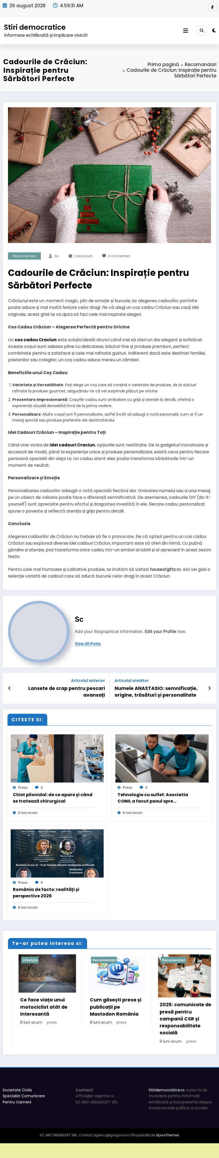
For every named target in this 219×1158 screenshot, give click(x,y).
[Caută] (202, 30)
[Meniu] (185, 30)
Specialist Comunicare (24, 1096)
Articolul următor (131, 680)
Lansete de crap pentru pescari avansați (66, 691)
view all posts (88, 643)
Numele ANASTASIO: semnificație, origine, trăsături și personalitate (156, 691)
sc (57, 256)
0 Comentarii (119, 256)
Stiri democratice (35, 27)
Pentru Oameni (17, 1102)
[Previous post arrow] (9, 688)
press (23, 787)
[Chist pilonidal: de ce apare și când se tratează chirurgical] (57, 758)
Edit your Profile (160, 631)
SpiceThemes (167, 1135)
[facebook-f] (212, 7)
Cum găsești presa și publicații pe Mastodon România (65, 1007)
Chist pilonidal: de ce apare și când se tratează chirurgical (52, 798)
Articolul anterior (88, 680)
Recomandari (24, 256)
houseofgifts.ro (165, 569)
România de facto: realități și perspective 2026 (46, 892)
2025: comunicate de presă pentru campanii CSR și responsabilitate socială (135, 1018)
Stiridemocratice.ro (167, 1090)
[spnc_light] (214, 30)
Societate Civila (17, 1090)
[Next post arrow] (209, 688)
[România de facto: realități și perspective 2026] (57, 853)
